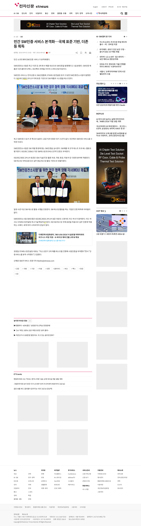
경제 (52, 13)
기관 (32, 269)
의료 (40, 269)
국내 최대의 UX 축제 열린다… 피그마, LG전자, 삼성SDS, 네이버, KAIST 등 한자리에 (111, 128)
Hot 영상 (57, 481)
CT (45, 222)
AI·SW (16, 13)
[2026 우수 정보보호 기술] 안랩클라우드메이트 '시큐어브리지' (113, 65)
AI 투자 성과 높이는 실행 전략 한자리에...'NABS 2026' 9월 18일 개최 (110, 120)
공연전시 (44, 481)
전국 (29, 488)
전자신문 (120, 474)
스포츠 (30, 492)
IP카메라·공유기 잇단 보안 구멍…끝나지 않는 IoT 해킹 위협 (113, 50)
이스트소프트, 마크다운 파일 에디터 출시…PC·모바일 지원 (113, 43)
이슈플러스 (57, 474)
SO (18, 78)
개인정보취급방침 (103, 488)
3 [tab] (115, 83)
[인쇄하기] (90, 53)
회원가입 (124, 7)
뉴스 (15, 470)
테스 (66, 269)
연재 (29, 499)
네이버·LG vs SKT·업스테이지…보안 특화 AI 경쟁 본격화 (113, 58)
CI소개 (119, 485)
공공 (17, 269)
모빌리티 (39, 13)
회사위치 (120, 488)
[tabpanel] (111, 58)
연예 (42, 474)
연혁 (118, 481)
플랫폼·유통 (61, 13)
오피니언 (89, 13)
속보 (15, 474)
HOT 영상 (101, 211)
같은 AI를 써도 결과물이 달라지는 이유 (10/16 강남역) (33, 389)
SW (21, 37)
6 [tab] (122, 83)
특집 (29, 495)
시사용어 (71, 481)
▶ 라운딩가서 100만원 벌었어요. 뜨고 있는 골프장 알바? (34, 335)
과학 (70, 13)
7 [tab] (124, 83)
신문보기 (104, 7)
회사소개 (25, 514)
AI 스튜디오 (57, 477)
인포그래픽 (57, 488)
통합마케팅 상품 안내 (104, 481)
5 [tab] (120, 83)
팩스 (74, 269)
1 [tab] (124, 36)
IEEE (25, 78)
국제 (29, 485)
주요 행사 (100, 84)
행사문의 (100, 477)
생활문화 (44, 485)
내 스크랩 (85, 489)
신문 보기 (85, 477)
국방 (25, 269)
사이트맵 (82, 507)
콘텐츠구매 (85, 481)
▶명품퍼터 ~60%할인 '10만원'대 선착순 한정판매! (32, 325)
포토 (42, 477)
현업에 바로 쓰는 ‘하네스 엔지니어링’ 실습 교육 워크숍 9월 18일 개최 (38, 379)
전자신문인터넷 (122, 477)
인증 (48, 269)
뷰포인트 (57, 485)
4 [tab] (117, 83)
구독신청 (110, 7)
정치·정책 (79, 13)
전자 (31, 13)
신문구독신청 (86, 474)
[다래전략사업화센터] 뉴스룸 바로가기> (52, 241)
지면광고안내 (102, 474)
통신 (46, 13)
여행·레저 (44, 488)
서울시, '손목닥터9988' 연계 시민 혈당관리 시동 (112, 72)
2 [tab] (126, 36)
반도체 (24, 13)
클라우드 (57, 269)
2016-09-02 (43, 53)
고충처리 (100, 492)
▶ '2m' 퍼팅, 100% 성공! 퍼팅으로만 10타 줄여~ (31, 330)
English (95, 7)
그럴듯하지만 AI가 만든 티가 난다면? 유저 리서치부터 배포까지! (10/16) (39, 384)
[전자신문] (31, 5)
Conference (72, 474)
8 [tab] (126, 83)
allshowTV (71, 477)
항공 (81, 269)
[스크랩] (81, 53)
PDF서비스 (71, 485)
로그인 (119, 7)
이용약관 (100, 485)
